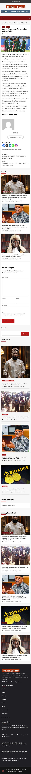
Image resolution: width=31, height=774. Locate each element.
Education (5, 414)
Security (4, 696)
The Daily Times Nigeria (8, 201)
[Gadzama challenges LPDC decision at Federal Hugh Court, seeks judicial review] (15, 243)
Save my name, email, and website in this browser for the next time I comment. (14, 315)
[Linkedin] (10, 145)
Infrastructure (5, 710)
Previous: (14, 156)
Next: (15, 163)
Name (4, 298)
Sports (7, 27)
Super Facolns (18, 149)
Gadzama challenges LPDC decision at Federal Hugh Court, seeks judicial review (14, 256)
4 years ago (10, 34)
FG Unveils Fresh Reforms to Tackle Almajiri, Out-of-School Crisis (15, 735)
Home (2, 23)
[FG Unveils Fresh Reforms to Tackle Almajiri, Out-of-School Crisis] (15, 555)
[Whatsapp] (13, 145)
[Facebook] (3, 145)
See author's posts (15, 137)
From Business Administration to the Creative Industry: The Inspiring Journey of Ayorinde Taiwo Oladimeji (14, 197)
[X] (6, 145)
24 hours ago (17, 201)
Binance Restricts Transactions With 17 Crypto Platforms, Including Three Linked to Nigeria (14, 627)
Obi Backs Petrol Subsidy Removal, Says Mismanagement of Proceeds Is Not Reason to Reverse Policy (14, 227)
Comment (5, 277)
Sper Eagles (7, 149)
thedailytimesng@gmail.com (14, 681)
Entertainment (6, 191)
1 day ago (16, 230)
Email (18, 298)
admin (5, 34)
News (4, 27)
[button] (2, 18)
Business (5, 486)
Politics (4, 692)
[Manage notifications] (3, 771)
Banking (4, 699)
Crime (3, 706)
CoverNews (11, 771)
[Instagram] (16, 145)
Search (3, 328)
